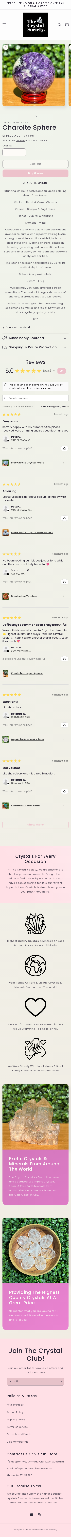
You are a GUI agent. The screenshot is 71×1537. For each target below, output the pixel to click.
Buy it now (35, 173)
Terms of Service (17, 1427)
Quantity (7, 145)
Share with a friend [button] (18, 327)
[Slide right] (42, 116)
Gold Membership (17, 1441)
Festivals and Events (19, 1434)
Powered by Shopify (49, 1530)
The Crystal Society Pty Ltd (30, 1530)
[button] (4, 24)
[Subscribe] (60, 1382)
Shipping (20, 140)
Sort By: (46, 406)
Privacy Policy (15, 1405)
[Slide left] (28, 116)
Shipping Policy (16, 1419)
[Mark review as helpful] (65, 448)
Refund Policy (15, 1412)
